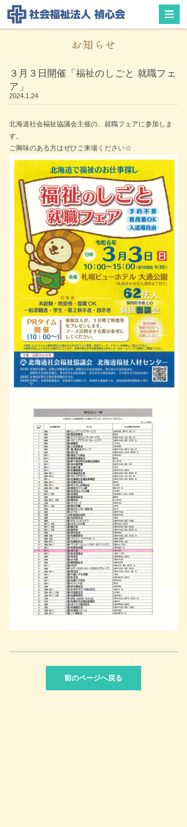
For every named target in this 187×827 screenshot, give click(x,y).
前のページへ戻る (93, 678)
